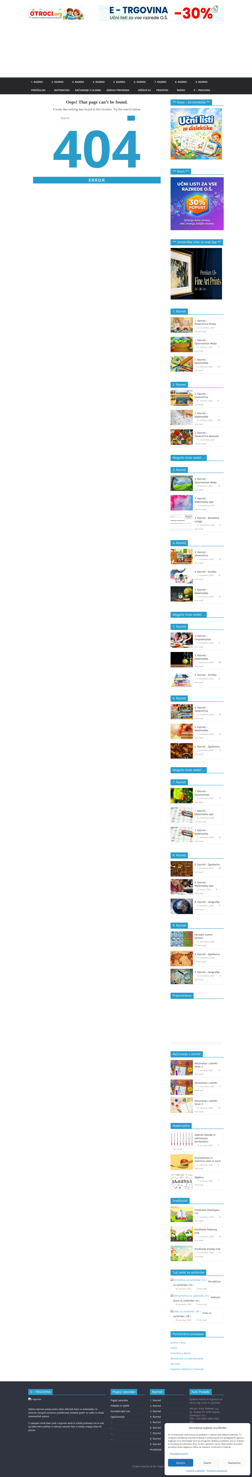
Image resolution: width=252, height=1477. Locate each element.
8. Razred (181, 82)
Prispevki (162, 90)
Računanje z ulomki (88, 90)
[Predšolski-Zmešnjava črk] (182, 1208)
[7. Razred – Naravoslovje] (182, 789)
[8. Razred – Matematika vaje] (182, 881)
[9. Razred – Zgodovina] (182, 952)
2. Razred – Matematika (201, 415)
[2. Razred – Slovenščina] (182, 392)
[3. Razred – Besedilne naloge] (182, 516)
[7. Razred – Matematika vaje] (182, 809)
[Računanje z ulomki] (182, 1081)
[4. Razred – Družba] (182, 570)
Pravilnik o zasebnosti (217, 1470)
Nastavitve (234, 1463)
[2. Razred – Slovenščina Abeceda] (182, 431)
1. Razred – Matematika (201, 361)
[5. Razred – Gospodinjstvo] (182, 634)
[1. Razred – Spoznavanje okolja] (182, 338)
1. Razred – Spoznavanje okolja (206, 341)
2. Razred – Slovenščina (201, 395)
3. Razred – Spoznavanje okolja (206, 480)
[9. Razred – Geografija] (182, 970)
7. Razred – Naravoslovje (202, 793)
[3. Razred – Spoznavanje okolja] (182, 477)
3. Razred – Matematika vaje (204, 500)
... (112, 1422)
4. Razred (99, 82)
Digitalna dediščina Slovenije (187, 1369)
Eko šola (175, 1363)
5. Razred (119, 82)
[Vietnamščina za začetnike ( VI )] (190, 1295)
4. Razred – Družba (205, 571)
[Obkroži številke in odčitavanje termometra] (182, 1133)
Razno (181, 90)
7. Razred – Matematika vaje (204, 812)
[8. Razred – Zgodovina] (182, 863)
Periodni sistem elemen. (203, 936)
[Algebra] (182, 1175)
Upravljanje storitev (179, 1453)
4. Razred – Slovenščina (201, 554)
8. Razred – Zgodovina (207, 864)
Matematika (62, 90)
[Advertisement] (126, 51)
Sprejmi (180, 1463)
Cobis (174, 1348)
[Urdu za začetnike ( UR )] (186, 1311)
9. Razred (201, 82)
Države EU (144, 90)
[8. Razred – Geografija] (182, 900)
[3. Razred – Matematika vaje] (182, 496)
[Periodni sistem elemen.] (182, 933)
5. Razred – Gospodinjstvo (203, 637)
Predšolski (38, 90)
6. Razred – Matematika (201, 728)
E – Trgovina (202, 90)
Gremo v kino (178, 1342)
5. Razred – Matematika (201, 657)
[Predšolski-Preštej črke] (182, 1247)
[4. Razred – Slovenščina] (182, 550)
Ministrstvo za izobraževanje (187, 1358)
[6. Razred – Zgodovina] (182, 745)
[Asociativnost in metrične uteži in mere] (182, 1156)
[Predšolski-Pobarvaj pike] (182, 1228)
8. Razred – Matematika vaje (204, 884)
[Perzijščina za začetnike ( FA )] (189, 1280)
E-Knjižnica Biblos (181, 1353)
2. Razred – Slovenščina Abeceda (207, 434)
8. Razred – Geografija (207, 902)
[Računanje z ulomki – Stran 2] (182, 1061)
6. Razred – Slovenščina (201, 709)
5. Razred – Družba (205, 674)
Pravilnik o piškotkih (195, 1470)
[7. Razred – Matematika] (182, 828)
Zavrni (207, 1463)
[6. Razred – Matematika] (182, 725)
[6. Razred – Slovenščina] (182, 706)
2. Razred (57, 82)
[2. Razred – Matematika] (182, 411)
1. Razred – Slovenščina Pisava (205, 322)
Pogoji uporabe (119, 1400)
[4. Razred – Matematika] (182, 588)
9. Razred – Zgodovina (207, 954)
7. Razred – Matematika (201, 832)
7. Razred (160, 82)
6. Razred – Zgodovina (207, 746)
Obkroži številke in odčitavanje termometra (205, 1138)
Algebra (199, 1177)
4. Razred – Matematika (201, 591)
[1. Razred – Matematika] (182, 358)
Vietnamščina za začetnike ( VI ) (196, 1299)
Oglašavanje (118, 1416)
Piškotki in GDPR (120, 1405)
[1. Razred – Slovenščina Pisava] (182, 319)
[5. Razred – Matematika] (182, 653)
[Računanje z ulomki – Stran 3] (182, 1099)
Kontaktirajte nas (120, 1411)
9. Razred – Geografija (207, 972)
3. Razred (78, 82)
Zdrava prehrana (117, 90)
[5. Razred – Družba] (182, 673)
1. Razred (37, 82)
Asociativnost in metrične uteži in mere (208, 1159)
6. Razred (140, 82)
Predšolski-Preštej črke (207, 1249)
